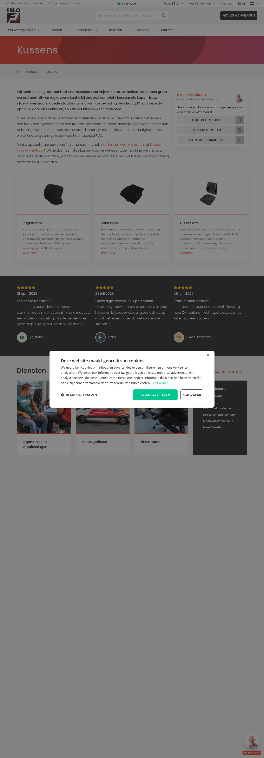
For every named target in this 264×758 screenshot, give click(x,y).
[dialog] (132, 378)
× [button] (207, 355)
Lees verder (159, 383)
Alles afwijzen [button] (192, 394)
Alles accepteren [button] (155, 395)
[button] (79, 395)
